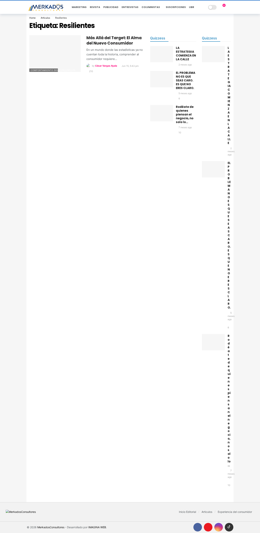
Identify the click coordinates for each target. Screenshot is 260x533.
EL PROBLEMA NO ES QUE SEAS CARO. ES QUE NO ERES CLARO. (185, 80)
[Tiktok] (229, 527)
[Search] (202, 7)
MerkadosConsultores (50, 527)
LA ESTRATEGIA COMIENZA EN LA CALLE (186, 53)
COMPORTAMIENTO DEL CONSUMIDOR (44, 70)
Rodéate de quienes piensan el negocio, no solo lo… (185, 114)
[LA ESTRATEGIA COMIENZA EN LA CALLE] (161, 54)
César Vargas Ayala (106, 65)
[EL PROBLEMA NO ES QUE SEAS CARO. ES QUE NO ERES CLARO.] (161, 79)
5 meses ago (185, 93)
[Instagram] (218, 527)
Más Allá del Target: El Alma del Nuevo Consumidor (114, 40)
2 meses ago (185, 64)
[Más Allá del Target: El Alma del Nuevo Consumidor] (55, 53)
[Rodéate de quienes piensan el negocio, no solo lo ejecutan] (161, 113)
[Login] (230, 7)
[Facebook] (197, 527)
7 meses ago (185, 127)
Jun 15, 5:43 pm (130, 65)
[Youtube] (208, 527)
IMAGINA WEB (97, 527)
